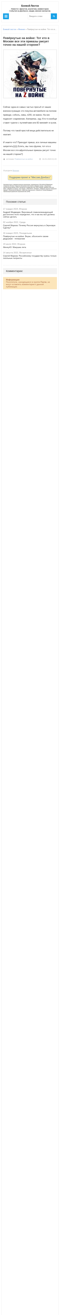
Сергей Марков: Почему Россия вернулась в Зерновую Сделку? (29, 226)
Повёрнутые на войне (24, 159)
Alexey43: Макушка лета (14, 247)
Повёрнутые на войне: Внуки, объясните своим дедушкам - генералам (25, 237)
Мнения (21, 29)
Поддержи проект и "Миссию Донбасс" (30, 177)
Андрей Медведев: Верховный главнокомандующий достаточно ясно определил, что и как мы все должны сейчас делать (29, 214)
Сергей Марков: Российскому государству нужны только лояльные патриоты (30, 257)
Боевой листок (9, 29)
